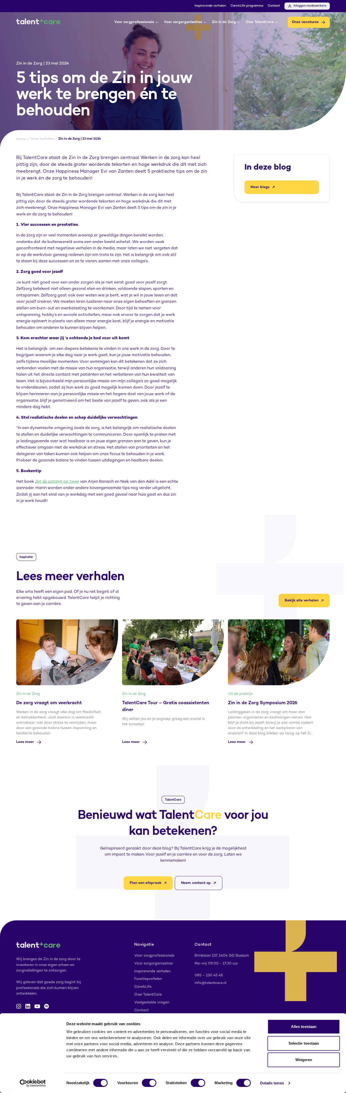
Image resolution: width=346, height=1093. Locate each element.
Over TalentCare (260, 22)
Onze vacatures (305, 22)
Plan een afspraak (145, 883)
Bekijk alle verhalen (301, 600)
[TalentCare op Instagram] (18, 1006)
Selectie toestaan (304, 1043)
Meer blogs (260, 187)
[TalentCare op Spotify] (46, 1006)
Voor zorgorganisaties (183, 22)
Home (21, 139)
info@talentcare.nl (210, 983)
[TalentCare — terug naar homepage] (38, 22)
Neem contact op (196, 883)
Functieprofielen (148, 979)
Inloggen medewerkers (310, 6)
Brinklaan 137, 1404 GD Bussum (222, 956)
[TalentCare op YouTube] (37, 1006)
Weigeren (303, 1060)
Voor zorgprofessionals (134, 22)
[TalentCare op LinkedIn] (27, 1006)
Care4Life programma (246, 6)
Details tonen (272, 1083)
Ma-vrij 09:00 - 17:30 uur (216, 963)
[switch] (149, 1083)
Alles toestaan (303, 1026)
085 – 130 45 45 (209, 975)
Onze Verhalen (42, 139)
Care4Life (142, 987)
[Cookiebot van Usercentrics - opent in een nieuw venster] (33, 1083)
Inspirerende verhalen (210, 6)
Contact (274, 6)
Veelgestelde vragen (151, 1002)
